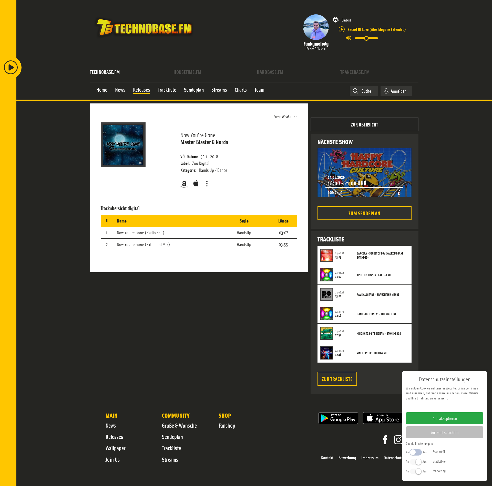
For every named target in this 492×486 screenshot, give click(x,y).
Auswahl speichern (444, 432)
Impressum (369, 457)
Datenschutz (393, 457)
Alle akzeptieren (445, 418)
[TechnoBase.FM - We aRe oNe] (143, 39)
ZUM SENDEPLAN (364, 212)
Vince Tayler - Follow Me (372, 353)
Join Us (113, 459)
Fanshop (227, 425)
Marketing (439, 470)
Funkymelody (316, 43)
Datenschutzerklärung (453, 406)
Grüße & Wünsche (179, 425)
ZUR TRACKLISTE (337, 378)
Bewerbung (347, 457)
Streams (170, 459)
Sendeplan (172, 436)
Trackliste (171, 448)
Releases (114, 436)
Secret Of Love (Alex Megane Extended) (377, 29)
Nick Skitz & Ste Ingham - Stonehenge (379, 333)
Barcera (346, 19)
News (111, 425)
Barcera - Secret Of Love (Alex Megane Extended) (380, 255)
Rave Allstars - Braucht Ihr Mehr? (378, 294)
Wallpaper (116, 448)
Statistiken (439, 461)
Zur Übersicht (364, 124)
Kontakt (327, 457)
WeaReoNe (289, 116)
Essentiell (439, 451)
